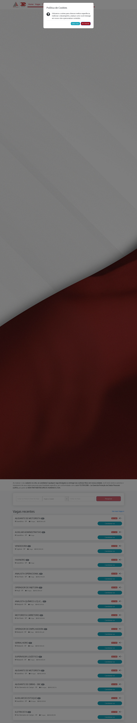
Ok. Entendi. (86, 23)
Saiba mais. (75, 23)
